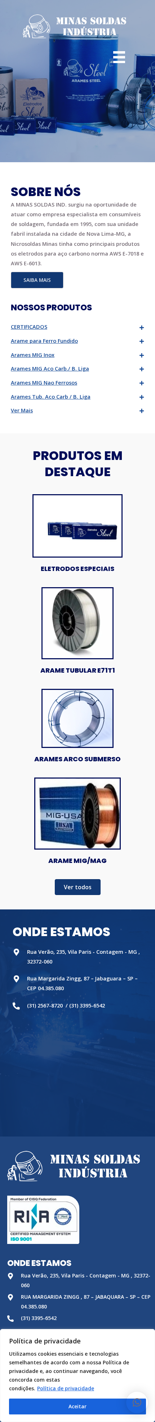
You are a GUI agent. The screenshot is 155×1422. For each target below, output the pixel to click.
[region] (77, 1375)
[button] (37, 280)
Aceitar (77, 1406)
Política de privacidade (65, 1388)
